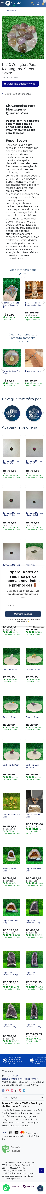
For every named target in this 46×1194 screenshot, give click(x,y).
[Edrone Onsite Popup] (23, 597)
